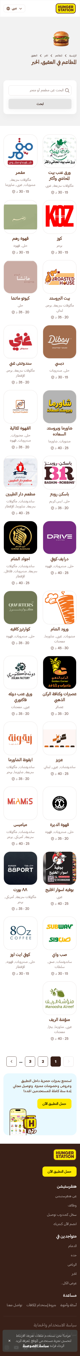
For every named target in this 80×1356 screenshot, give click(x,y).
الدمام (72, 1246)
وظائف (72, 1205)
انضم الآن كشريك (65, 1224)
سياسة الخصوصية (36, 1346)
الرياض (72, 1264)
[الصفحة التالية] (11, 1061)
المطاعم (58, 55)
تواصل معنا (14, 1305)
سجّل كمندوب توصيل (62, 1214)
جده (74, 1255)
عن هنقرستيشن (66, 1196)
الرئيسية (73, 55)
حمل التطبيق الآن (54, 1103)
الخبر (46, 55)
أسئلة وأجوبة (68, 1305)
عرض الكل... (69, 1283)
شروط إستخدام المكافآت (41, 1305)
